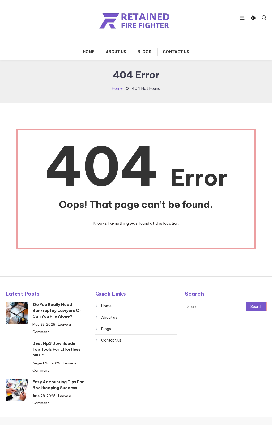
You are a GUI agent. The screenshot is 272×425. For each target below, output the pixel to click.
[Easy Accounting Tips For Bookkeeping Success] (17, 390)
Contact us (176, 51)
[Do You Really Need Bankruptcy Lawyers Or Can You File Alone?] (17, 313)
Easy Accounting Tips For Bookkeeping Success (58, 384)
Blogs (144, 51)
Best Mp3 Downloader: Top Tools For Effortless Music (56, 349)
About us (116, 51)
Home (88, 51)
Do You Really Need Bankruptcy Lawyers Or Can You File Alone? (56, 310)
